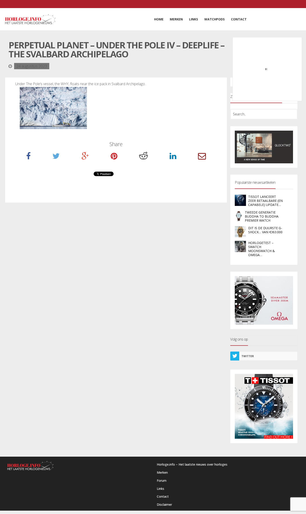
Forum (161, 480)
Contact (163, 496)
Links (160, 488)
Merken (162, 472)
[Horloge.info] (30, 19)
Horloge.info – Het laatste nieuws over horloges (192, 464)
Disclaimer (164, 504)
